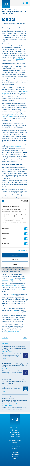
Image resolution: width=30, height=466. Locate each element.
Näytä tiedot (21, 250)
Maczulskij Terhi (7, 351)
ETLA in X (16, 430)
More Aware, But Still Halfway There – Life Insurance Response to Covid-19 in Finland (14, 401)
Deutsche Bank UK (13, 285)
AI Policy (14, 456)
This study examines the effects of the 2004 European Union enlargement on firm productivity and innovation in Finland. (12, 356)
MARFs (12, 294)
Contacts (14, 448)
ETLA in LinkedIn (15, 434)
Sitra (23, 285)
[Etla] (6, 4)
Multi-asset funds (16, 147)
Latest (10, 9)
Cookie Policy (14, 454)
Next (25, 337)
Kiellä (15, 264)
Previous (5, 337)
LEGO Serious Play (19, 289)
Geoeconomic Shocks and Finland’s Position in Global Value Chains (14, 366)
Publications (12, 346)
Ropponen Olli (13, 404)
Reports (18, 380)
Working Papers (20, 346)
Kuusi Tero (14, 385)
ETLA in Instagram (16, 432)
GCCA (15, 310)
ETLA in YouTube (15, 436)
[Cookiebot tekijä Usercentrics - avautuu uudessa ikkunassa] (21, 201)
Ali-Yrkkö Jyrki (6, 385)
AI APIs (14, 458)
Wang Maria (5, 369)
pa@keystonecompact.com (11, 332)
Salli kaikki (15, 255)
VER (12, 280)
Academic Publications (8, 398)
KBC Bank (5, 285)
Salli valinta (15, 259)
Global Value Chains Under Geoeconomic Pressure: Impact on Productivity (14, 382)
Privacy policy (14, 452)
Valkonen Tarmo (7, 405)
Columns (15, 9)
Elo (24, 278)
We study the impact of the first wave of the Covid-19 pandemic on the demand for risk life (14, 408)
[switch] (26, 233)
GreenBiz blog (20, 59)
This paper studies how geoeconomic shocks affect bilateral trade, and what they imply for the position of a (12, 372)
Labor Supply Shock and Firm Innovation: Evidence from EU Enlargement (14, 349)
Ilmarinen (5, 280)
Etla (3, 16)
